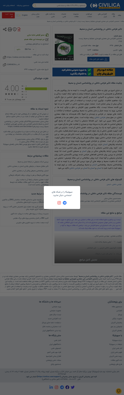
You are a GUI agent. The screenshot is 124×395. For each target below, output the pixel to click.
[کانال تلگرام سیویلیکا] (65, 203)
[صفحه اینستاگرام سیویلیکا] (59, 203)
